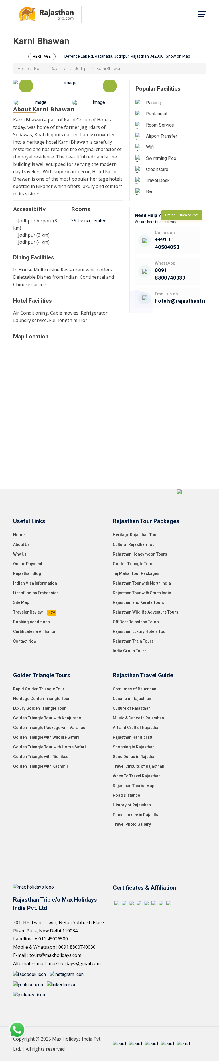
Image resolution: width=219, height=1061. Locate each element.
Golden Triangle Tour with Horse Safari (49, 747)
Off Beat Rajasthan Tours (136, 622)
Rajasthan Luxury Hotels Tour (140, 631)
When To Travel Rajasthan (137, 776)
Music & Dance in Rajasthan (138, 718)
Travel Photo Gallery (132, 824)
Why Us (20, 554)
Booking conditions (31, 622)
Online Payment (27, 564)
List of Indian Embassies (36, 593)
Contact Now (24, 641)
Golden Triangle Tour (133, 564)
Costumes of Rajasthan (134, 689)
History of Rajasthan (132, 805)
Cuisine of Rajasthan (132, 698)
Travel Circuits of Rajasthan (138, 766)
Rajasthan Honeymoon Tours (140, 554)
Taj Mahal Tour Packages (136, 573)
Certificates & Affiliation (34, 631)
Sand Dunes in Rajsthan (135, 756)
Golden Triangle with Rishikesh (42, 756)
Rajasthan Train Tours (133, 641)
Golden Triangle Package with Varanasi (49, 727)
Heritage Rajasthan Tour (135, 534)
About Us (21, 544)
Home (23, 68)
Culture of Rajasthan (132, 708)
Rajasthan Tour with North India (142, 583)
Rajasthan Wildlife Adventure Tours (145, 612)
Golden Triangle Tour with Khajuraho (47, 718)
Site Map (21, 602)
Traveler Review (28, 612)
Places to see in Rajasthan (137, 814)
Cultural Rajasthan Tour (134, 544)
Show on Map (178, 56)
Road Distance (126, 795)
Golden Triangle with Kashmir (40, 766)
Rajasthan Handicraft (132, 737)
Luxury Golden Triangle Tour (39, 708)
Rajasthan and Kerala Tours (138, 602)
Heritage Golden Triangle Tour (41, 698)
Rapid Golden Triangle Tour (38, 689)
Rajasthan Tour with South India (142, 593)
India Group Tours (130, 651)
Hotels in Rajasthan (51, 68)
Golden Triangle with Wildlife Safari (46, 737)
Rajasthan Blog (27, 573)
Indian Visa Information (35, 583)
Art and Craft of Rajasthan (137, 727)
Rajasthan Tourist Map (133, 785)
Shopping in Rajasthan (134, 747)
